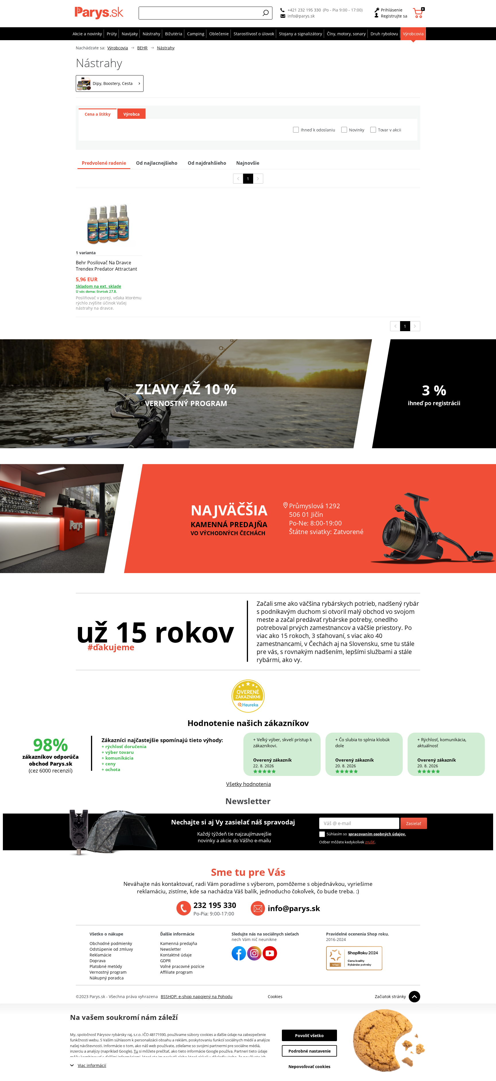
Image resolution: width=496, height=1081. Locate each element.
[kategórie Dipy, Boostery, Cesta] (109, 83)
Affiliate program (176, 972)
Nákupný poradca (107, 978)
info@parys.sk (301, 16)
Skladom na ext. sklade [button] (98, 286)
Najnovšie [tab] (247, 163)
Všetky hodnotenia (248, 784)
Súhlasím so (337, 834)
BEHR (142, 48)
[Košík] (418, 13)
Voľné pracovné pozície (182, 966)
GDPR (165, 960)
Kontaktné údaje (176, 955)
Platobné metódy (106, 966)
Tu (136, 1051)
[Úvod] (100, 12)
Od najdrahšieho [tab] (207, 163)
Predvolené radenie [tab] (104, 163)
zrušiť (370, 842)
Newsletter (170, 949)
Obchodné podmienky (111, 943)
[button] (265, 13)
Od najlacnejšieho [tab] (156, 163)
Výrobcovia (117, 48)
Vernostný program (108, 972)
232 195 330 (214, 905)
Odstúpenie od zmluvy (111, 949)
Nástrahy (166, 48)
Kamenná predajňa (178, 943)
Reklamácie (100, 955)
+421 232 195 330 (304, 10)
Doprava (98, 960)
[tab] (98, 113)
